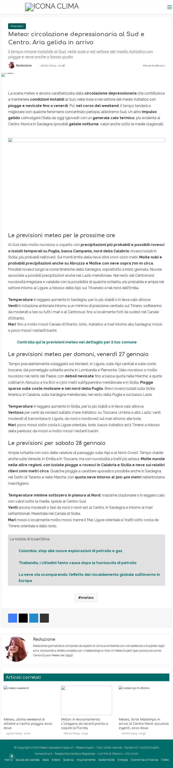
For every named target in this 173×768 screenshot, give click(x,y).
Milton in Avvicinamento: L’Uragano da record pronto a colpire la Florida (84, 724)
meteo (87, 597)
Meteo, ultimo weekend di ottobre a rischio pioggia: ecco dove (28, 724)
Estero (56, 759)
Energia (123, 759)
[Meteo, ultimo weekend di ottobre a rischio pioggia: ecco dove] (29, 700)
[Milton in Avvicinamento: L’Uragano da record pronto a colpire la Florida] (86, 700)
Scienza (68, 759)
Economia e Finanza (144, 759)
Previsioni (17, 26)
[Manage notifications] (11, 756)
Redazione (24, 65)
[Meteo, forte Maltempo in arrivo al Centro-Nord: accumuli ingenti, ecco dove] (144, 700)
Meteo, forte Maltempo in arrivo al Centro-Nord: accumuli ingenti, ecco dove (144, 724)
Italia (46, 759)
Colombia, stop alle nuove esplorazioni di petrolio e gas (70, 551)
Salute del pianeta (28, 759)
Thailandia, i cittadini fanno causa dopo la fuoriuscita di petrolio (78, 563)
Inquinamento (86, 759)
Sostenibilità (106, 759)
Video (165, 759)
